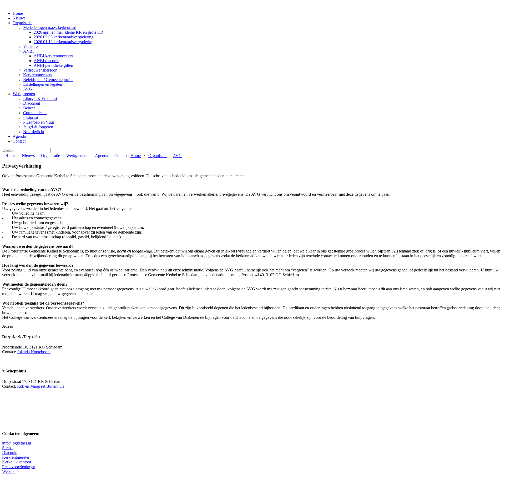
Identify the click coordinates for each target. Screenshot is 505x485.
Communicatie (35, 112)
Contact (19, 141)
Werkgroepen (24, 94)
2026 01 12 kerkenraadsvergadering (63, 41)
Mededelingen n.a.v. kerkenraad (49, 27)
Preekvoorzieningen (18, 466)
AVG (27, 89)
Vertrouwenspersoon (40, 70)
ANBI (28, 51)
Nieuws (19, 18)
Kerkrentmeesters (37, 75)
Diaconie (9, 452)
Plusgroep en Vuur (38, 122)
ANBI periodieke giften (53, 65)
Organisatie (22, 23)
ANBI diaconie (46, 60)
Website (8, 471)
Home (18, 13)
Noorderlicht (33, 131)
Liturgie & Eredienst (40, 98)
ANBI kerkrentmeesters (53, 56)
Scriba (7, 448)
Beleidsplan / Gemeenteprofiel (48, 79)
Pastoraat (30, 117)
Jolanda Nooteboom (33, 352)
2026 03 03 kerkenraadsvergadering (63, 37)
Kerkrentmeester (15, 457)
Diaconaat (31, 103)
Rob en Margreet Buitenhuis (40, 386)
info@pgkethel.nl (16, 443)
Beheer (29, 108)
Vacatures (31, 46)
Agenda (19, 136)
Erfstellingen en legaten (42, 84)
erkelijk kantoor (18, 462)
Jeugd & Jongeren (38, 127)
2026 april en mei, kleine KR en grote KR (68, 32)
